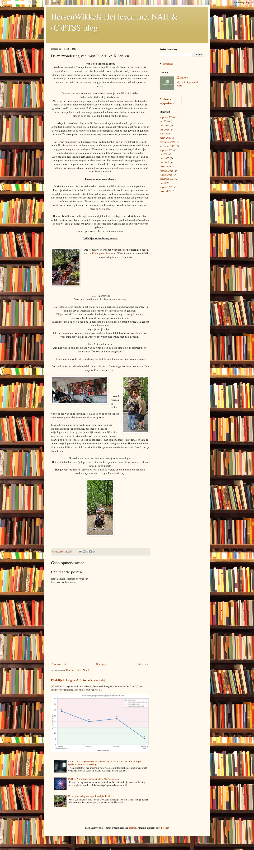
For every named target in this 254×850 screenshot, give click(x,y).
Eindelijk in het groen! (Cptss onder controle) (78, 680)
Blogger (165, 827)
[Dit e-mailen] (80, 551)
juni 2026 (164, 125)
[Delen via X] (87, 551)
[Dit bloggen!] (84, 551)
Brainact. (111, 253)
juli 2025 (164, 154)
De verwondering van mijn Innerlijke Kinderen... (92, 796)
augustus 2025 (167, 150)
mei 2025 (164, 162)
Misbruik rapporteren (167, 101)
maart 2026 (165, 137)
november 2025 (167, 141)
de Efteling (95, 253)
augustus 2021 (167, 187)
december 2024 (167, 178)
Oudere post (143, 664)
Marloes (184, 77)
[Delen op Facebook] (90, 551)
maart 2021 (165, 191)
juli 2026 (164, 121)
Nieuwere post (59, 664)
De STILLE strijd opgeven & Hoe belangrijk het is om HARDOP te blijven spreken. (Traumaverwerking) (105, 763)
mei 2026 (164, 129)
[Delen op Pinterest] (93, 551)
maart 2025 (165, 166)
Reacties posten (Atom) (77, 670)
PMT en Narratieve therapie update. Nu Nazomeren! (94, 778)
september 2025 (167, 146)
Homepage (101, 664)
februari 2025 (166, 170)
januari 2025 (166, 174)
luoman (132, 827)
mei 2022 (164, 182)
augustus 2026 (167, 117)
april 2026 (165, 133)
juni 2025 (164, 158)
